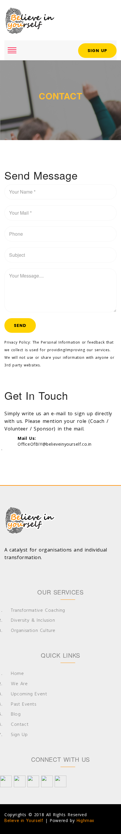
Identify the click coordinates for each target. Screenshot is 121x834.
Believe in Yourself (23, 820)
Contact (19, 724)
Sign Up (97, 51)
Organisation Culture (33, 631)
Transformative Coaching (38, 610)
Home (17, 674)
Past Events (23, 704)
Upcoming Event (29, 694)
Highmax (85, 820)
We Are (19, 684)
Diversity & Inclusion (33, 620)
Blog (16, 714)
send (20, 325)
